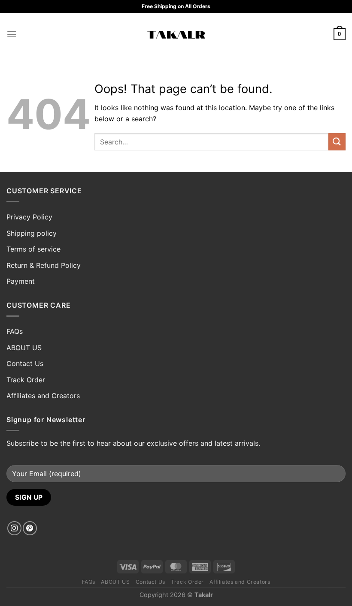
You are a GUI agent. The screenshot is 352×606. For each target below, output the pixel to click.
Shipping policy (31, 233)
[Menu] (11, 34)
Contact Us (24, 363)
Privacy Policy (29, 217)
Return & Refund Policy (43, 265)
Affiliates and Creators (43, 395)
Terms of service (33, 249)
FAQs (14, 331)
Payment (20, 281)
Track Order (25, 379)
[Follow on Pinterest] (30, 528)
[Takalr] (176, 34)
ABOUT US (24, 347)
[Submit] (337, 141)
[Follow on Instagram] (14, 528)
